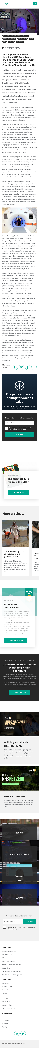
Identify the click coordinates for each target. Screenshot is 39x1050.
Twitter (4, 1027)
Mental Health (7, 955)
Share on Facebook (27, 367)
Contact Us (6, 1017)
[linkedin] (17, 1033)
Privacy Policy (7, 1005)
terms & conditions (29, 927)
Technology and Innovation (11, 971)
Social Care (6, 968)
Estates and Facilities (9, 951)
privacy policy (22, 430)
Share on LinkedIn (15, 367)
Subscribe (5, 1020)
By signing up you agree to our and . (20, 429)
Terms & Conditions (8, 1008)
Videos (4, 993)
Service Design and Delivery (11, 965)
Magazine (5, 983)
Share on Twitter (21, 367)
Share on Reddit (34, 367)
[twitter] (23, 1033)
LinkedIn (5, 1024)
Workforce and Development (12, 975)
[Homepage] (5, 3)
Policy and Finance (8, 961)
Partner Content (7, 987)
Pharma (5, 958)
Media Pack (6, 1002)
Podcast (5, 990)
